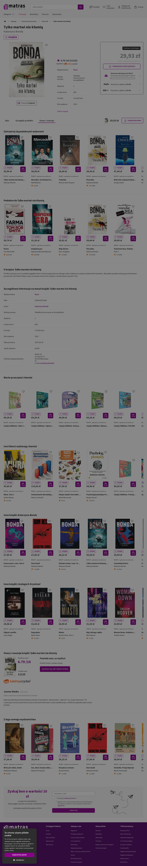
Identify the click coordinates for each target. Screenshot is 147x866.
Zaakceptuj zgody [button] (19, 855)
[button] (19, 860)
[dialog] (19, 846)
